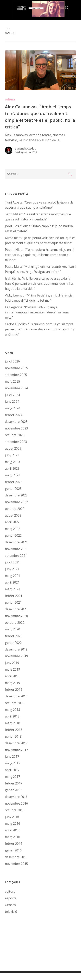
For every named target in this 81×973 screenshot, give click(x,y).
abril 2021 (12, 582)
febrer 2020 (13, 636)
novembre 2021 (16, 549)
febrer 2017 (13, 783)
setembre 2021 (16, 555)
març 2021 (12, 589)
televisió (11, 911)
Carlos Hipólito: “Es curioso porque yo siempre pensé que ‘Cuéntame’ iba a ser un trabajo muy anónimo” (39, 329)
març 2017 (12, 776)
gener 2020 (13, 642)
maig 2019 (12, 669)
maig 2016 (12, 823)
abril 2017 (12, 770)
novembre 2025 (16, 368)
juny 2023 (12, 455)
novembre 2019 (16, 656)
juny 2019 (12, 663)
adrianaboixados (25, 148)
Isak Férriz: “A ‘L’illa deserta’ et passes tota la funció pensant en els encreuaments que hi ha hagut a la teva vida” (39, 283)
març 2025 (12, 381)
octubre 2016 (14, 810)
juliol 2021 (12, 562)
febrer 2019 (13, 689)
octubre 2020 (14, 622)
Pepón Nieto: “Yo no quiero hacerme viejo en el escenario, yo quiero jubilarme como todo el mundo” (39, 254)
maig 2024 (12, 408)
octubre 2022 (14, 508)
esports (10, 898)
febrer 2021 (13, 596)
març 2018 (12, 723)
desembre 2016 (16, 797)
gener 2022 (13, 535)
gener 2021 (13, 602)
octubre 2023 (14, 435)
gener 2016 (13, 850)
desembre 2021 (16, 542)
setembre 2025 (16, 375)
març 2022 (12, 529)
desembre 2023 (16, 421)
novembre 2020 (16, 616)
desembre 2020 (16, 609)
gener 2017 (13, 790)
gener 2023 (13, 488)
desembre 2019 (16, 649)
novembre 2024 (16, 388)
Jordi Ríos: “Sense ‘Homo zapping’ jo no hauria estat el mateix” (39, 228)
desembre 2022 (16, 495)
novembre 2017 (16, 750)
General (11, 905)
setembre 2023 (16, 442)
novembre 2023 (16, 428)
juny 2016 (12, 817)
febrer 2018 (13, 730)
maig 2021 (12, 575)
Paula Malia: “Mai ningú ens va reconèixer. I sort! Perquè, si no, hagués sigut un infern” (40, 269)
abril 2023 (12, 468)
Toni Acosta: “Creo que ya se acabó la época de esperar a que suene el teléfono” (39, 205)
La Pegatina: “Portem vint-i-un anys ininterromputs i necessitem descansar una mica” (37, 312)
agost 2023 (13, 448)
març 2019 (12, 683)
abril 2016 (12, 830)
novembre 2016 (16, 803)
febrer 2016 (13, 843)
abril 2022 (12, 522)
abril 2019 (12, 676)
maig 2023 (12, 462)
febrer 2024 (13, 415)
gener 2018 (13, 736)
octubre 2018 (14, 703)
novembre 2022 (16, 502)
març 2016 (12, 837)
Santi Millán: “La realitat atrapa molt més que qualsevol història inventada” (38, 216)
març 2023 (12, 475)
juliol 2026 (12, 361)
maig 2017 (12, 763)
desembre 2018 (16, 696)
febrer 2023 (13, 482)
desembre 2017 (16, 743)
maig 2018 (12, 709)
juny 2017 (12, 756)
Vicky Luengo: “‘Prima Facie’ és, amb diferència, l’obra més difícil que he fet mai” (39, 298)
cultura (10, 99)
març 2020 (12, 629)
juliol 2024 (12, 395)
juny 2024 (12, 401)
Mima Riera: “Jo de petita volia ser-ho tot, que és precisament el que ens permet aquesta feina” (40, 240)
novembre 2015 (16, 863)
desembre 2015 (16, 857)
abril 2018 (12, 716)
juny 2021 (12, 569)
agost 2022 (13, 515)
